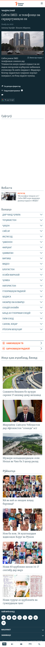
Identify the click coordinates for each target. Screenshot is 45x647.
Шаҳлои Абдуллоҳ (23, 28)
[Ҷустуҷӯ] (39, 644)
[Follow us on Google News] (3, 617)
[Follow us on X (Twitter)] (25, 617)
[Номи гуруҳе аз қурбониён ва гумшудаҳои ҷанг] (22, 586)
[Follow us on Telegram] (30, 617)
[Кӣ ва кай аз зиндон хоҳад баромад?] (22, 486)
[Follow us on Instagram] (19, 617)
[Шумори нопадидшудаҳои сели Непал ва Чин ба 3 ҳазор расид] (22, 444)
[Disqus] (22, 148)
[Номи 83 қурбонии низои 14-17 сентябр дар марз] (22, 553)
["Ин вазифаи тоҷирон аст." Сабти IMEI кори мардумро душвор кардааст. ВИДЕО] (8, 196)
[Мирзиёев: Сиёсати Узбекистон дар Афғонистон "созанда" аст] (22, 411)
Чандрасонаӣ (8, 11)
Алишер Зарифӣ (8, 28)
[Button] (11, 87)
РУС (30, 644)
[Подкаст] (3, 623)
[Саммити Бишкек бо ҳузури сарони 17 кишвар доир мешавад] (22, 378)
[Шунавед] (12, 644)
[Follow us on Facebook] (9, 617)
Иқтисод (21, 193)
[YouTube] (21, 644)
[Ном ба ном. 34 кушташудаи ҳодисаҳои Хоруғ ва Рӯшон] (22, 520)
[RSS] (35, 617)
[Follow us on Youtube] (14, 617)
